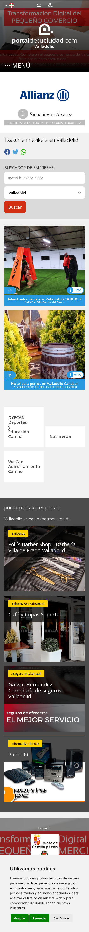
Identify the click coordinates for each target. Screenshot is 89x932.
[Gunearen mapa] (50, 4)
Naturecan (60, 436)
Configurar (61, 918)
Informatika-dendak (25, 743)
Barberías (18, 533)
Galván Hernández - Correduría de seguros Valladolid (34, 690)
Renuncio (39, 918)
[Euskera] (9, 5)
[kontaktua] (38, 4)
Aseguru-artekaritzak (26, 673)
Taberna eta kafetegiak (27, 603)
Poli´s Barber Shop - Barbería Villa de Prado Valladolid (42, 547)
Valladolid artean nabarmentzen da (37, 519)
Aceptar (19, 918)
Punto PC (19, 754)
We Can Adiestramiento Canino (24, 466)
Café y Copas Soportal (34, 614)
